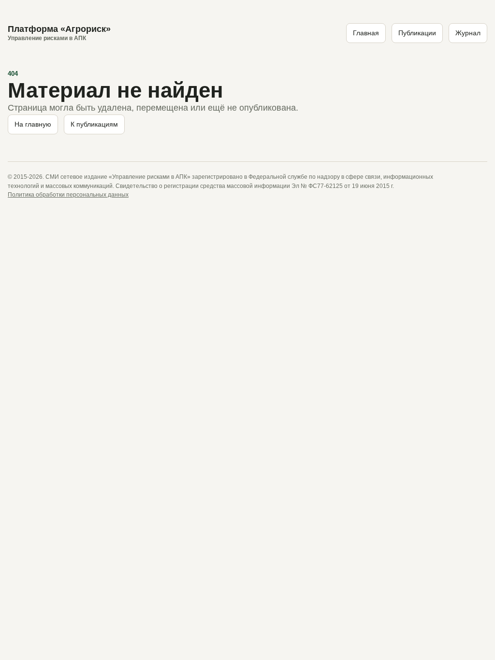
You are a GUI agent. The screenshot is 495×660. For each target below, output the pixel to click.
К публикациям (94, 124)
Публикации (417, 33)
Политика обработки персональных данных (68, 194)
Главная (366, 33)
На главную (33, 124)
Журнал (467, 33)
